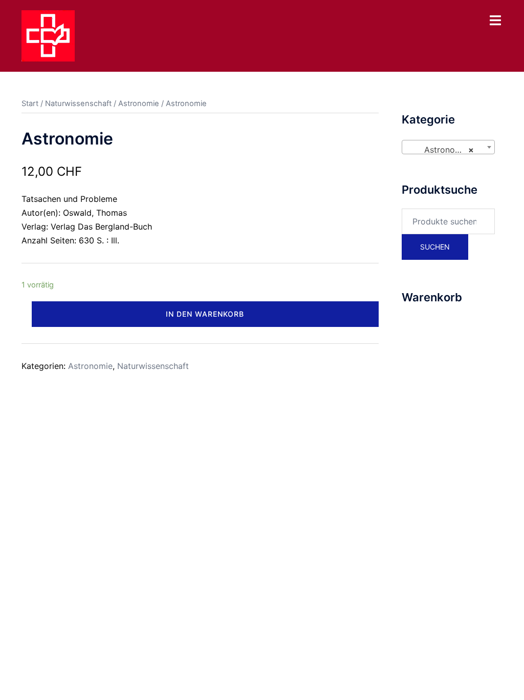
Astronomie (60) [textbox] (451, 150)
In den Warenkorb (205, 314)
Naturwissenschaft (78, 103)
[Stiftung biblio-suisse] (48, 35)
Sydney (240, 432)
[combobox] (448, 147)
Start (29, 103)
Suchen (435, 246)
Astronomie (138, 103)
